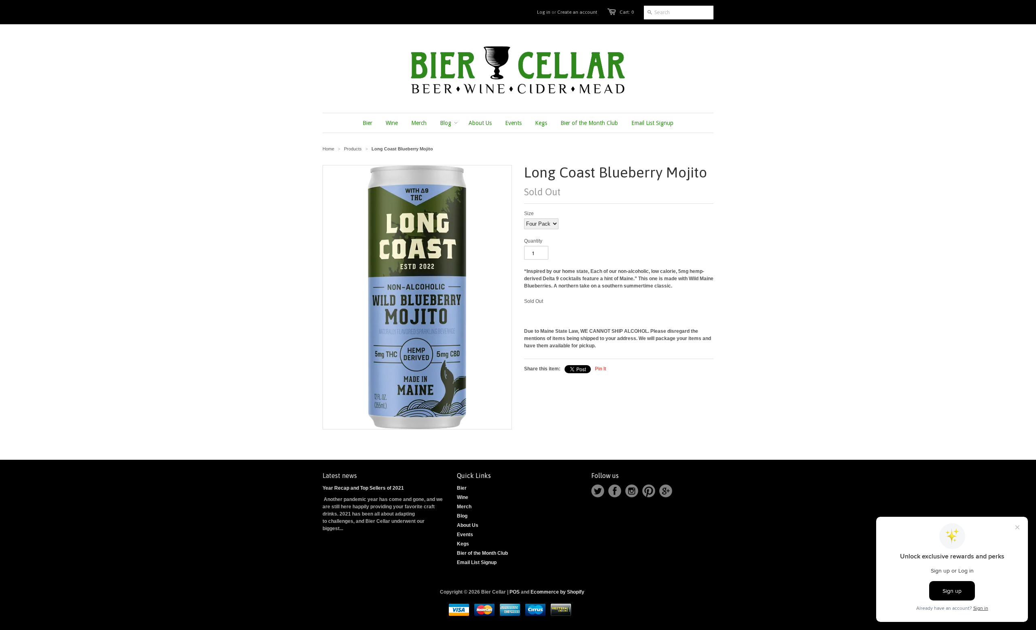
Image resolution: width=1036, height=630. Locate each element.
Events (465, 534)
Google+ (665, 490)
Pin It (600, 369)
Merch (464, 506)
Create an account (577, 12)
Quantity (533, 241)
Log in (543, 12)
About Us (467, 525)
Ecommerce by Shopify (557, 592)
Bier (462, 488)
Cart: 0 (627, 12)
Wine (462, 497)
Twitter (597, 490)
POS (515, 592)
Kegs (463, 544)
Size (529, 213)
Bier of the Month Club (482, 553)
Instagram (631, 490)
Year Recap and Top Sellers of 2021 (363, 488)
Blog (462, 516)
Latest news (340, 475)
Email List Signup (477, 562)
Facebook (614, 490)
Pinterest (648, 490)
